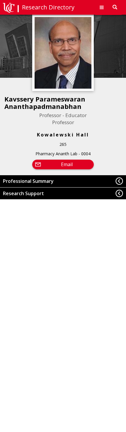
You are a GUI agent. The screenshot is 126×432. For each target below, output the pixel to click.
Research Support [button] (23, 193)
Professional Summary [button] (28, 181)
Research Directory (48, 7)
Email (67, 164)
